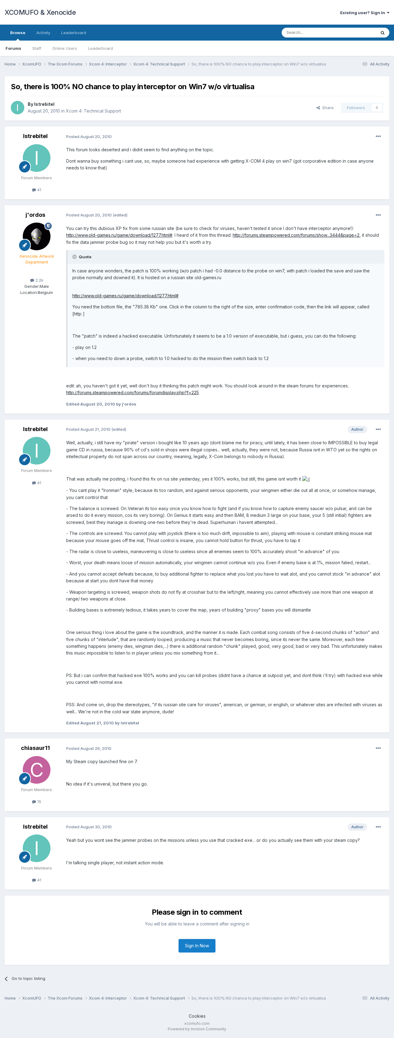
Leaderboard (100, 48)
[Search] (382, 33)
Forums (13, 48)
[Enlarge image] (306, 478)
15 (38, 801)
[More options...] (378, 136)
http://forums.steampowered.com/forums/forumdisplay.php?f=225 (132, 392)
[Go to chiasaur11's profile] (36, 770)
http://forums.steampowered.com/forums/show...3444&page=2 (296, 235)
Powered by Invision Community (197, 1029)
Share (327, 107)
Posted (89, 136)
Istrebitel (44, 104)
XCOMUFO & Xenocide (40, 12)
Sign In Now (197, 945)
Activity (43, 32)
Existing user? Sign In (363, 12)
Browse (17, 32)
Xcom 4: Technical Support (93, 110)
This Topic (358, 32)
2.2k (38, 280)
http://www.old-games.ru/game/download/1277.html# (119, 235)
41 (38, 189)
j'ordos (35, 215)
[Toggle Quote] (75, 256)
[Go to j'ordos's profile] (36, 236)
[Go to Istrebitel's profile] (17, 107)
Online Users (64, 48)
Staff (36, 48)
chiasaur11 (35, 748)
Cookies (197, 1016)
